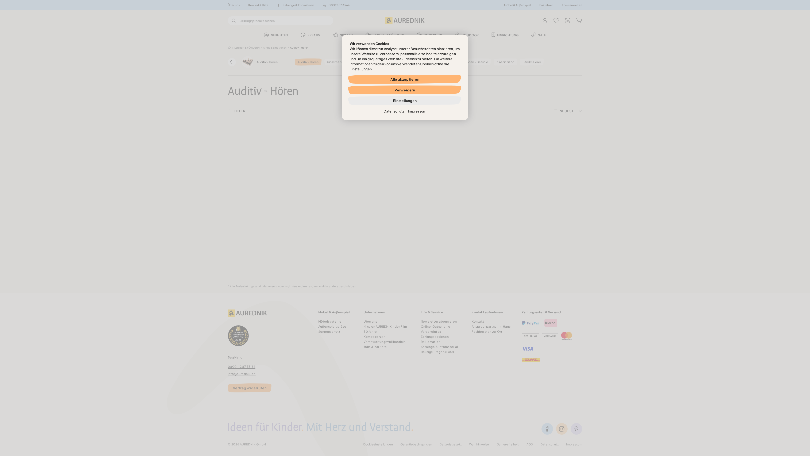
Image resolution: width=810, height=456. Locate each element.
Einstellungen (405, 100)
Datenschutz (394, 111)
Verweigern (405, 90)
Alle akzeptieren (404, 79)
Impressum (417, 111)
